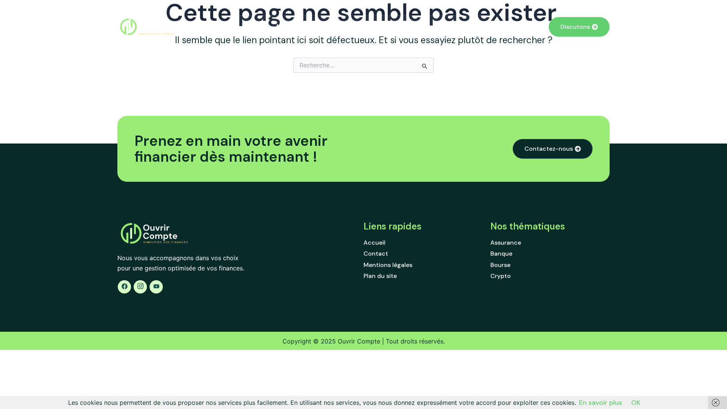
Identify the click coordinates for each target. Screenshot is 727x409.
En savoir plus (600, 402)
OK (635, 402)
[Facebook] (124, 286)
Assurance (292, 26)
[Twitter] (140, 286)
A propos (437, 26)
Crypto (400, 26)
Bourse (366, 26)
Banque (332, 26)
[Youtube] (156, 286)
